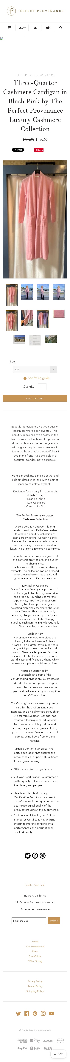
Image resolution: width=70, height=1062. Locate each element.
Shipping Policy (35, 991)
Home (35, 941)
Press (35, 951)
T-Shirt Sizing (35, 961)
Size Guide (35, 956)
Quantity (28, 386)
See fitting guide (35, 378)
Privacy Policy (35, 981)
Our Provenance (35, 946)
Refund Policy (35, 986)
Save (40, 149)
